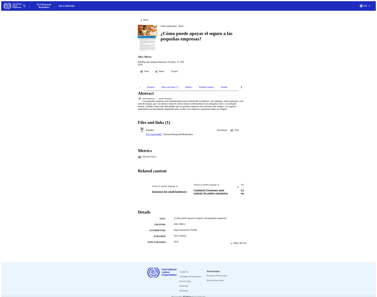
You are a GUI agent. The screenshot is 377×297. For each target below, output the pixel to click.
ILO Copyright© (154, 134)
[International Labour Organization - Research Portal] (13, 6)
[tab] (150, 87)
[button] (222, 130)
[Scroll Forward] (238, 187)
